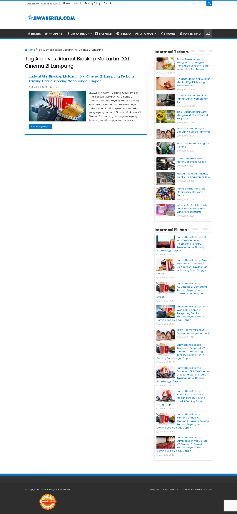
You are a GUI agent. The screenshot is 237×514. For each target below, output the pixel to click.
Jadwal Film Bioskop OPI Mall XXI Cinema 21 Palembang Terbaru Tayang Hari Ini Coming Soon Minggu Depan (181, 243)
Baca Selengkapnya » (40, 126)
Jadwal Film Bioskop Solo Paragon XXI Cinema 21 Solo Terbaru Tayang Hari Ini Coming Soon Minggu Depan (181, 266)
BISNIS (36, 34)
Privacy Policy (92, 3)
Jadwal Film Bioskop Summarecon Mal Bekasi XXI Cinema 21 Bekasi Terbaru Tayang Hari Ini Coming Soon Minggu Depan (181, 444)
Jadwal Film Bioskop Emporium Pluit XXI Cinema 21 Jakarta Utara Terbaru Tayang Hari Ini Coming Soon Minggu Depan (182, 374)
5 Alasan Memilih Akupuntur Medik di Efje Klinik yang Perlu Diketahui (193, 82)
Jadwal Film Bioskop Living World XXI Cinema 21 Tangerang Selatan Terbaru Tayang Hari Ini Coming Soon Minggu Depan (182, 313)
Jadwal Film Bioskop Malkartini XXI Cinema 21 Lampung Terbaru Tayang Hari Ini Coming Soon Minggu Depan (81, 78)
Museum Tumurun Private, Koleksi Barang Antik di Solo (193, 175)
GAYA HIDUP (80, 34)
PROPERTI (56, 34)
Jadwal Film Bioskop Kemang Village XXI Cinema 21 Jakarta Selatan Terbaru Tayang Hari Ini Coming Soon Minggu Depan (182, 421)
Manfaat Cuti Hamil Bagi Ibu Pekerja (193, 145)
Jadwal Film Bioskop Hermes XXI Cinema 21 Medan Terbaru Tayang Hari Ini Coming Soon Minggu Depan (180, 397)
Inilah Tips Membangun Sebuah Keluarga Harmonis (193, 130)
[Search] (209, 3)
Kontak (77, 3)
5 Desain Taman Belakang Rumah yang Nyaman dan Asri (192, 99)
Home (66, 3)
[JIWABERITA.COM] (51, 17)
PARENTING (192, 34)
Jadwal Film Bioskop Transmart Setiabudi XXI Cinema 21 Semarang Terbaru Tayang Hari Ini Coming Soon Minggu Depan (180, 351)
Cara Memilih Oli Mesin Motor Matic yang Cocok (191, 160)
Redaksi (108, 3)
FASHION (105, 34)
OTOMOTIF (148, 34)
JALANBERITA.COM (201, 489)
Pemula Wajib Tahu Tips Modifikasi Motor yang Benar (191, 192)
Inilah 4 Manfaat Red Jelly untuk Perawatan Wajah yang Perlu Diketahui (192, 208)
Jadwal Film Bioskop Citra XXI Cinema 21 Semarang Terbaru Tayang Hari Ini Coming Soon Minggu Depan (181, 290)
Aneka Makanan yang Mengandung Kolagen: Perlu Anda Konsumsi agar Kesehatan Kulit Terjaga (193, 64)
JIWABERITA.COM (174, 489)
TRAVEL (169, 34)
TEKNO (125, 34)
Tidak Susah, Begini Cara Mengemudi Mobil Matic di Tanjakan (192, 115)
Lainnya (56, 87)
